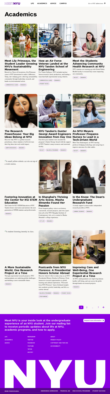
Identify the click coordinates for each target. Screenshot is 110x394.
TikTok (30, 349)
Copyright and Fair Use (59, 343)
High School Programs (81, 391)
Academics (42, 3)
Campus (63, 3)
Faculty (76, 77)
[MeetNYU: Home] (12, 3)
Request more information (93, 320)
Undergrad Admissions (49, 391)
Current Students (79, 211)
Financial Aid (65, 391)
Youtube (31, 346)
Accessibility (55, 346)
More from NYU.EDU (12, 391)
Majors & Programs (52, 150)
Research (23, 85)
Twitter (30, 340)
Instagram (31, 337)
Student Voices (44, 83)
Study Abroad (43, 296)
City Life (42, 221)
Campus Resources (11, 148)
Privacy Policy (55, 340)
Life (32, 3)
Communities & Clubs (12, 85)
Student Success (98, 391)
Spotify (30, 352)
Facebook (31, 343)
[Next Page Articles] (103, 307)
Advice (53, 3)
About (52, 337)
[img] (21, 41)
